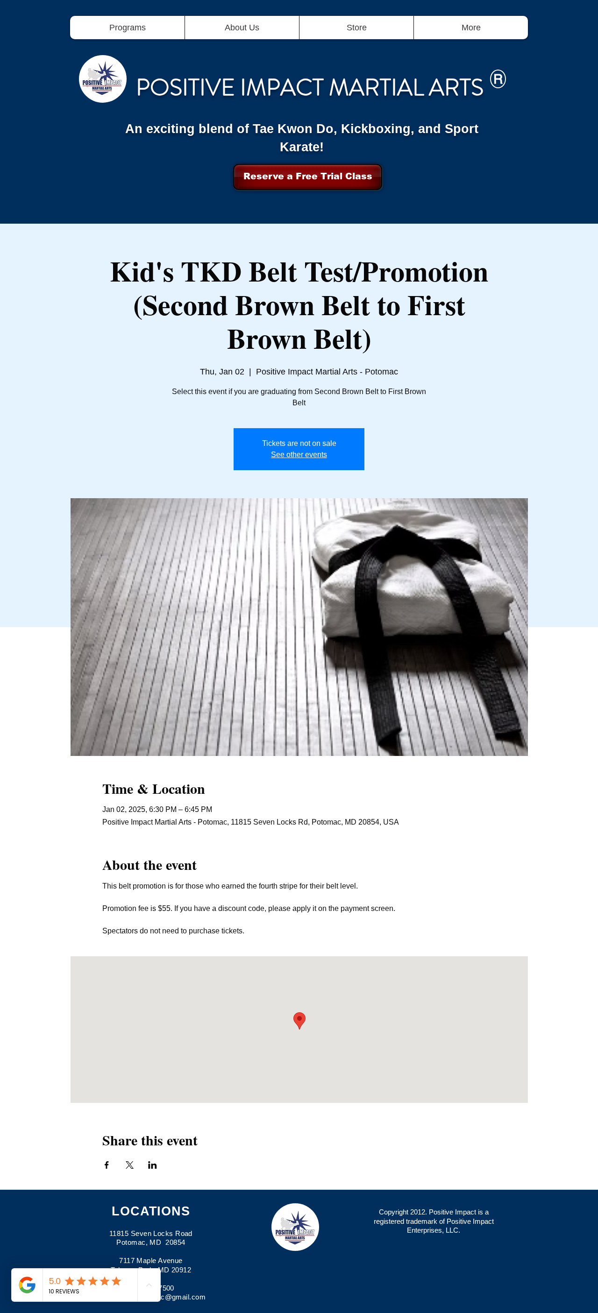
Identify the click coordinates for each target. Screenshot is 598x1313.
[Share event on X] (129, 1165)
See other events (299, 455)
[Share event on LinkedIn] (152, 1165)
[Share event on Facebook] (106, 1165)
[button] (127, 27)
